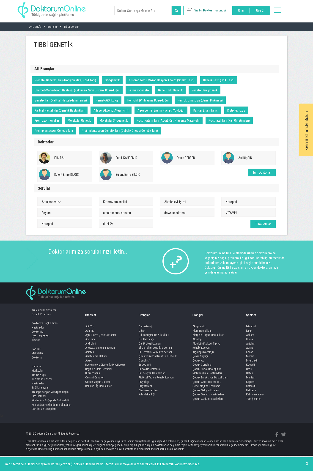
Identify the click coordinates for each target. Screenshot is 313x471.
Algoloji (197, 339)
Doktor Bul (38, 331)
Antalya (250, 343)
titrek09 (108, 224)
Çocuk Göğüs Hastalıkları (207, 398)
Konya (249, 352)
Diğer (142, 330)
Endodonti (145, 364)
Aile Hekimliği (147, 394)
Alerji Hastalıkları (202, 330)
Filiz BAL (59, 158)
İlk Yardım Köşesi (42, 379)
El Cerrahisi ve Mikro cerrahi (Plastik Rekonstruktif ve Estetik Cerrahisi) (158, 356)
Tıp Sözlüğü (39, 375)
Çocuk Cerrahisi (201, 364)
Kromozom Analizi (47, 120)
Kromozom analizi (115, 202)
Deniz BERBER (186, 158)
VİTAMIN (231, 213)
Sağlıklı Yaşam (40, 387)
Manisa (250, 377)
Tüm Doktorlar (262, 172)
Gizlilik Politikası (41, 314)
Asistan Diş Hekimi (96, 356)
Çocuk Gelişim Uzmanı (205, 390)
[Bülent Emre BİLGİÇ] (44, 174)
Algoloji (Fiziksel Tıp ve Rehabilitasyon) (206, 346)
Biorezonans (92, 373)
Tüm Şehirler (253, 398)
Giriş (241, 10)
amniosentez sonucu (117, 213)
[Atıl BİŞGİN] (228, 158)
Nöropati (231, 202)
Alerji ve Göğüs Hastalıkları (208, 335)
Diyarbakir (252, 360)
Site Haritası (39, 396)
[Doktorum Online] (51, 8)
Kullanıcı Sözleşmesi (44, 310)
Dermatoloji (145, 326)
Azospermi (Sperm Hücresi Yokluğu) (160, 110)
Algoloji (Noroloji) (203, 352)
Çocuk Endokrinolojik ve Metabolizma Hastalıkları (207, 371)
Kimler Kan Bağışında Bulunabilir (51, 400)
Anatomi (90, 339)
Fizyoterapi (145, 386)
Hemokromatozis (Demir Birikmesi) (200, 100)
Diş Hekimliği (146, 339)
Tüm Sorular (263, 224)
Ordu (249, 369)
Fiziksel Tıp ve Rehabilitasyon (156, 377)
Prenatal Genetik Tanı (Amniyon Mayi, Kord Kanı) (65, 80)
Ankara (250, 335)
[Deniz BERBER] (167, 158)
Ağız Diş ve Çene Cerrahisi (100, 335)
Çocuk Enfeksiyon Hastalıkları (210, 377)
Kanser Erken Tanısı (205, 110)
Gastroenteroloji (148, 390)
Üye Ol (260, 10)
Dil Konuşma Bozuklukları (154, 335)
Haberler (37, 366)
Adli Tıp (89, 330)
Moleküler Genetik (79, 120)
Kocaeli (250, 364)
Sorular (36, 349)
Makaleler (37, 353)
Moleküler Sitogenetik (114, 120)
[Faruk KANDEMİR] (106, 158)
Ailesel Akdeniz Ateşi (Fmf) (111, 110)
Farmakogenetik (139, 90)
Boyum (46, 213)
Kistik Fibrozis (236, 110)
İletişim (36, 340)
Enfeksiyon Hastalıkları (152, 373)
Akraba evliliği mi (175, 202)
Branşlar (90, 315)
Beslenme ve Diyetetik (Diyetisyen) (105, 364)
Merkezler (37, 370)
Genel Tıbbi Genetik (170, 90)
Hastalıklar (38, 327)
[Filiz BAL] (44, 158)
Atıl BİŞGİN (245, 158)
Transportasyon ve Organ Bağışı (50, 392)
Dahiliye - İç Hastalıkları (98, 386)
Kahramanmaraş (255, 394)
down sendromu (175, 213)
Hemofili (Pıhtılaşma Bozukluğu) (148, 100)
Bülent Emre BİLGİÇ (66, 174)
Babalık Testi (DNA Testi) (218, 80)
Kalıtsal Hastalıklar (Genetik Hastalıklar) (60, 110)
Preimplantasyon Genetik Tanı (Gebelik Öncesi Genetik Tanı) (120, 130)
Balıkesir (251, 390)
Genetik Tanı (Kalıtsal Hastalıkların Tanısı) (61, 100)
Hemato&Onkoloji (107, 100)
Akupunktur (199, 326)
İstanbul (251, 326)
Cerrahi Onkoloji (94, 377)
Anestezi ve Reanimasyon (100, 347)
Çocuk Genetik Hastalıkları (208, 394)
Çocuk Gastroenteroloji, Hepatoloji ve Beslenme (206, 384)
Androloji (90, 343)
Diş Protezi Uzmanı (150, 343)
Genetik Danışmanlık (204, 90)
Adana (249, 347)
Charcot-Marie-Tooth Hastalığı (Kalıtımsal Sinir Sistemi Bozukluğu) (77, 90)
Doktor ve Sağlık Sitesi (45, 323)
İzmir (249, 330)
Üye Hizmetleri (40, 336)
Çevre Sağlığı (200, 356)
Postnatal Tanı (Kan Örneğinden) (229, 120)
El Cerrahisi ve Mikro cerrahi (155, 347)
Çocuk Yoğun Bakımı (97, 381)
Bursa (249, 339)
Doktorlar (37, 357)
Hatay (249, 373)
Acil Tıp (89, 326)
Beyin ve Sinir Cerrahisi (98, 369)
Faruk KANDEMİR (126, 158)
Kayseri (250, 381)
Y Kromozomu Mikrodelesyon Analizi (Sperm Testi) (161, 80)
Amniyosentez (51, 202)
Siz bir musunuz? (210, 10)
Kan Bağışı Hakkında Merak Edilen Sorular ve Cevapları (51, 407)
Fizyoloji (144, 381)
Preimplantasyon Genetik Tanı (54, 130)
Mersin (250, 356)
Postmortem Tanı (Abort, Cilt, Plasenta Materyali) (168, 120)
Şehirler (251, 315)
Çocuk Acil (198, 360)
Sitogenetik (112, 80)
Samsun (250, 386)
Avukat (89, 360)
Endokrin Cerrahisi (149, 369)
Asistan (89, 352)
